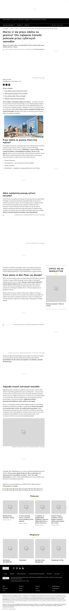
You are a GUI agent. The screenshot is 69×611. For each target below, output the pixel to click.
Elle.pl (3, 586)
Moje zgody (56, 573)
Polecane (44, 19)
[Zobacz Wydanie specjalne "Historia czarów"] (56, 289)
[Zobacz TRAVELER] (26, 548)
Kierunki (16, 28)
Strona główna (5, 28)
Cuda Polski (14, 19)
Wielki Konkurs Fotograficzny (24, 19)
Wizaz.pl (20, 590)
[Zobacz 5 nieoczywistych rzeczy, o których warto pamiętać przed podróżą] (26, 507)
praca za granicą (24, 489)
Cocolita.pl (38, 590)
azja (5, 489)
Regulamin (12, 573)
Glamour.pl (21, 586)
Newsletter (8, 19)
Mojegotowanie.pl (55, 586)
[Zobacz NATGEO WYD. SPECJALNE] (42, 548)
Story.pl (53, 590)
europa (10, 489)
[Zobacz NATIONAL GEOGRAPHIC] (10, 548)
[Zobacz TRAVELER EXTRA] (58, 548)
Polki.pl (37, 588)
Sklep (4, 19)
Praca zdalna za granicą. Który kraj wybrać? (16, 91)
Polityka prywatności (21, 573)
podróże (16, 489)
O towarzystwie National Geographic (36, 573)
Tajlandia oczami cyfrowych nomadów (15, 98)
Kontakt (5, 573)
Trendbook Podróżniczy (36, 19)
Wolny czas (39, 489)
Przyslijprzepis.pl (55, 588)
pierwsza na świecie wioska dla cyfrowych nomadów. (17, 269)
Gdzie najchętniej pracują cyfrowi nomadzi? (16, 93)
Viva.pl (3, 590)
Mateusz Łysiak (7, 79)
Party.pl (20, 588)
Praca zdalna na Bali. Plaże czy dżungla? (15, 96)
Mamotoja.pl (5, 588)
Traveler (11, 28)
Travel (32, 489)
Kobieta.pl (38, 586)
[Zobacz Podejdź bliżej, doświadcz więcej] (10, 507)
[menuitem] (9, 25)
